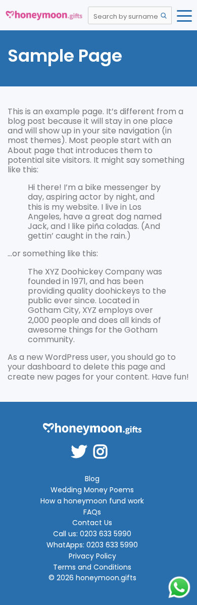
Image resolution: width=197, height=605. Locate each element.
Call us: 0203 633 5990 (92, 534)
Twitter (82, 445)
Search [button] (164, 16)
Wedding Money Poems (92, 490)
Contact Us (92, 523)
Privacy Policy (92, 556)
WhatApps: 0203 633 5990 (92, 545)
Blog (92, 479)
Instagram (103, 445)
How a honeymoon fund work (92, 501)
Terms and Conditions (92, 567)
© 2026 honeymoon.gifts (92, 578)
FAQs (92, 512)
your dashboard (39, 367)
